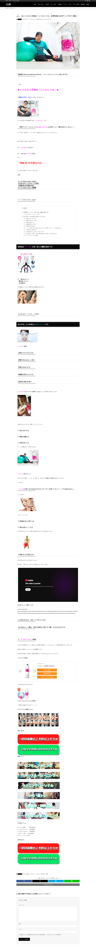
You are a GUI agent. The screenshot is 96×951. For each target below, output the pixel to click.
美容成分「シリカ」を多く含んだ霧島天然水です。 (37, 212)
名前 (20, 923)
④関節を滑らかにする (31, 224)
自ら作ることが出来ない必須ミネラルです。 (35, 216)
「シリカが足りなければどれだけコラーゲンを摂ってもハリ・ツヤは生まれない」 (44, 228)
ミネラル (37, 874)
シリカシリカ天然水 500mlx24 (45, 666)
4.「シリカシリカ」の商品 (27, 187)
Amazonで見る (47, 670)
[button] (24, 881)
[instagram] (87, 1)
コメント (21, 905)
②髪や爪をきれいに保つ (31, 220)
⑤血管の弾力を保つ (30, 226)
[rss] (89, 1)
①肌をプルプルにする (31, 218)
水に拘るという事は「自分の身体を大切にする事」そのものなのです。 (42, 233)
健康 (47, 874)
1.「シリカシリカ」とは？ (28, 181)
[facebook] (86, 1)
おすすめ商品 (26, 874)
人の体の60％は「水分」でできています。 (35, 231)
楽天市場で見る (47, 673)
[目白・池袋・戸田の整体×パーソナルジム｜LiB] (8, 4)
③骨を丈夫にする (30, 222)
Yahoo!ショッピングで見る (47, 677)
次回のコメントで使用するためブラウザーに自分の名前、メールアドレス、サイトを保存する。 (41, 934)
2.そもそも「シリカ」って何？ (28, 183)
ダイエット (33, 874)
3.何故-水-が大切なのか (26, 185)
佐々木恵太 (43, 874)
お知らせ (19, 19)
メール (20, 929)
